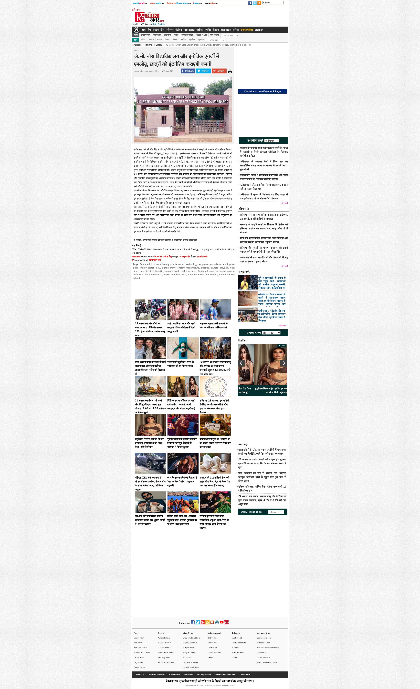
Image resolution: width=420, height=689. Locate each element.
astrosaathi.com (264, 642)
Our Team (188, 675)
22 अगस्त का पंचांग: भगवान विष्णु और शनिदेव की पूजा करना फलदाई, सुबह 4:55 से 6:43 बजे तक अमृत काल (262, 500)
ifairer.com (261, 652)
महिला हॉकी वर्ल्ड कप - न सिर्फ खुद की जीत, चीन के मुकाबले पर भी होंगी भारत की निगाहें (182, 520)
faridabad (145, 264)
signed (165, 267)
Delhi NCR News (190, 662)
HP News (187, 657)
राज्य (136, 35)
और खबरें (285, 203)
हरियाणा (167, 35)
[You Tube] (222, 623)
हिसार (167, 39)
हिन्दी (154, 24)
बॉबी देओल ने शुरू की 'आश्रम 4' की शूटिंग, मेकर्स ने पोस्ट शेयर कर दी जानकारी (215, 443)
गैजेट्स (216, 29)
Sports (161, 633)
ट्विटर (193, 256)
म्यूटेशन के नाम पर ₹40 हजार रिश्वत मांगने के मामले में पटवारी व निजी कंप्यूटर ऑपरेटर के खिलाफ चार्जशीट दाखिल (264, 152)
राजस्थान (157, 35)
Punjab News (188, 647)
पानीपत (183, 39)
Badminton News (166, 652)
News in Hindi (140, 260)
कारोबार (199, 29)
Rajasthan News (190, 642)
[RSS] (207, 623)
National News (140, 647)
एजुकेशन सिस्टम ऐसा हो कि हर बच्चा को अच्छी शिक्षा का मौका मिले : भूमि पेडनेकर (149, 443)
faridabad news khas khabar (202, 274)
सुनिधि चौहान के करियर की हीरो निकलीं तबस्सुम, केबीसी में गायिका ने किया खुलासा (182, 443)
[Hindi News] (149, 21)
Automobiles (238, 652)
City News (138, 662)
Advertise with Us (156, 675)
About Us (140, 675)
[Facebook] (193, 623)
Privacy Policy (204, 675)
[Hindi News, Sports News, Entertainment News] (136, 30)
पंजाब (176, 35)
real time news (188, 271)
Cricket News (164, 638)
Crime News (139, 657)
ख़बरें (144, 29)
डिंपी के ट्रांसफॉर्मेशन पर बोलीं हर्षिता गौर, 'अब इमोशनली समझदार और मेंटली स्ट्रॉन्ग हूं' (181, 404)
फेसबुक (175, 256)
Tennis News (163, 647)
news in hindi (147, 271)
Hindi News (137, 45)
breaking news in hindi (167, 271)
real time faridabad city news (154, 274)
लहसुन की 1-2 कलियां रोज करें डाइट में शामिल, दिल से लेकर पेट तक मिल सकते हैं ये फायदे (215, 481)
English (161, 24)
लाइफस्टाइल (189, 29)
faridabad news (206, 271)
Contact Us (174, 675)
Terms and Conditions (225, 675)
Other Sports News (166, 662)
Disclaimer (245, 675)
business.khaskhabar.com (268, 647)
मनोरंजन (170, 29)
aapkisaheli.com (264, 638)
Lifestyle (236, 633)
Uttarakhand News (191, 667)
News (136, 633)
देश (149, 29)
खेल (162, 29)
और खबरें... (283, 326)
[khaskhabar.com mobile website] (226, 623)
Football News (164, 642)
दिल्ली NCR (202, 35)
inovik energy (177, 267)
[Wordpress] (217, 623)
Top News (138, 642)
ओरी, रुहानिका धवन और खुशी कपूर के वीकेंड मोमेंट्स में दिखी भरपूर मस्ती (181, 327)
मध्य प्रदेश (214, 35)
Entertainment (214, 633)
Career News (139, 667)
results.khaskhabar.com (267, 662)
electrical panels (209, 267)
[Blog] (212, 623)
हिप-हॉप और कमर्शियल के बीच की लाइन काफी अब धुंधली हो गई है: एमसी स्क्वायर (150, 520)
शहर (135, 39)
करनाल (151, 39)
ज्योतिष (208, 29)
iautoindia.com (263, 657)
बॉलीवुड (178, 29)
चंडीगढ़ (143, 39)
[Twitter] (198, 623)
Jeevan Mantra (239, 642)
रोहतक (159, 39)
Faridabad (159, 45)
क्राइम (156, 29)
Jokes (210, 657)
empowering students (210, 264)
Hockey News (164, 657)
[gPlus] (203, 623)
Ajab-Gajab (237, 638)
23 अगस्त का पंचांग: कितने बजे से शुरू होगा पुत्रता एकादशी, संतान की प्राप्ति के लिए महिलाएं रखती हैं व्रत (262, 463)
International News (142, 652)
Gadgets (235, 647)
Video (234, 657)
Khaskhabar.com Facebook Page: (263, 91)
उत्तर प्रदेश (145, 35)
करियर (236, 29)
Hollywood (213, 642)
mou (158, 267)
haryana (224, 267)
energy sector (146, 267)
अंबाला (175, 39)
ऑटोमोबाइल (226, 29)
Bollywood (213, 638)
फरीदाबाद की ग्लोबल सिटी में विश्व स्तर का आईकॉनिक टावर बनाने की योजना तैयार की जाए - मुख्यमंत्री (264, 165)
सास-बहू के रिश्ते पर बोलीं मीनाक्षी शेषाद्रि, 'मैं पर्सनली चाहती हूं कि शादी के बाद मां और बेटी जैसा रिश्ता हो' (262, 390)
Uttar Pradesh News (191, 638)
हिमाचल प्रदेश (187, 35)
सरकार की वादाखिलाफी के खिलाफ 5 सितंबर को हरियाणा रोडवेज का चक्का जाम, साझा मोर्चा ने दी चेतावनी (264, 228)
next (283, 363)
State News (188, 633)
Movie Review (214, 652)
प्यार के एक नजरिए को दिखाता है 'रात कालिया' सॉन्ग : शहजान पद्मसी (182, 481)
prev (241, 363)
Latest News (139, 638)
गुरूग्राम (201, 39)
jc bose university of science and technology (174, 264)
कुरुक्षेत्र (192, 39)
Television (212, 647)
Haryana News (189, 652)
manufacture (192, 267)
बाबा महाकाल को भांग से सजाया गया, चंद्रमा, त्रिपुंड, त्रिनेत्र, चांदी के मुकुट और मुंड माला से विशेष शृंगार (262, 477)
